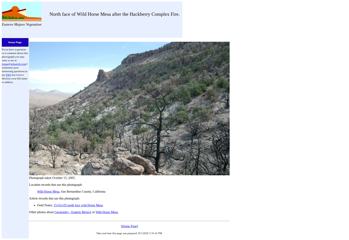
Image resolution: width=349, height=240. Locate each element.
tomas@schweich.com (14, 63)
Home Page (129, 226)
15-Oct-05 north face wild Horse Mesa (78, 205)
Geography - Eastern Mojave (72, 212)
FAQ (8, 74)
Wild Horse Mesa (48, 191)
